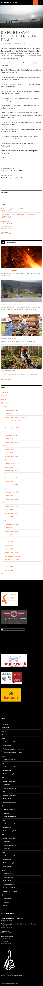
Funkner (3, 399)
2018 (4, 488)
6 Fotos (13, 370)
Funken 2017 (9, 517)
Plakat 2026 (4, 232)
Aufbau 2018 (9, 495)
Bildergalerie (5, 403)
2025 (4, 424)
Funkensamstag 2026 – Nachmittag (15, 417)
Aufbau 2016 (9, 527)
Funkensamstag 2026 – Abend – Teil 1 (12, 209)
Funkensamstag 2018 (11, 499)
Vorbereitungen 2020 (11, 463)
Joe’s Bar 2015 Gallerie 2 (12, 559)
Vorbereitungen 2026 (11, 410)
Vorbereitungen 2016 (11, 524)
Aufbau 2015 (9, 549)
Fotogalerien (11, 242)
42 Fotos (14, 338)
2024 (4, 431)
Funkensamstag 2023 (11, 456)
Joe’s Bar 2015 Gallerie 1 (12, 556)
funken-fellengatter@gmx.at (15, 975)
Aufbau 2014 (9, 567)
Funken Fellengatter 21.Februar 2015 (12, 177)
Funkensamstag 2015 (11, 552)
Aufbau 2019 (9, 481)
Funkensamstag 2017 (11, 513)
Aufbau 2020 (9, 467)
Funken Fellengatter (9, 2)
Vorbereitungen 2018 (11, 492)
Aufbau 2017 (9, 510)
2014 (4, 563)
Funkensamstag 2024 (11, 442)
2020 (4, 460)
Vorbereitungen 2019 (11, 478)
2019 (4, 474)
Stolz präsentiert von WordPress (9, 983)
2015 (4, 538)
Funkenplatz (5, 396)
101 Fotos (14, 270)
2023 (4, 446)
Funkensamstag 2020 (11, 470)
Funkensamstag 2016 (11, 531)
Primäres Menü (40, 2)
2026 (4, 406)
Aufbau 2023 (9, 453)
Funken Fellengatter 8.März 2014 (11, 170)
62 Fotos (14, 304)
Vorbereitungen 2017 (11, 506)
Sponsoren (4, 574)
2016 (4, 520)
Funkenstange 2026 (7, 227)
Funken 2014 (9, 570)
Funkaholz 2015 (9, 542)
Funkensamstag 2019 (11, 485)
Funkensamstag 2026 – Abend (14, 421)
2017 (4, 502)
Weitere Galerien (7, 379)
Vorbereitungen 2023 (11, 449)
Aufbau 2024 (9, 438)
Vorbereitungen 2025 (11, 428)
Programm (4, 392)
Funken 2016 (9, 535)
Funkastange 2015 (10, 545)
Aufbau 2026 (5, 221)
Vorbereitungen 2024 (11, 435)
